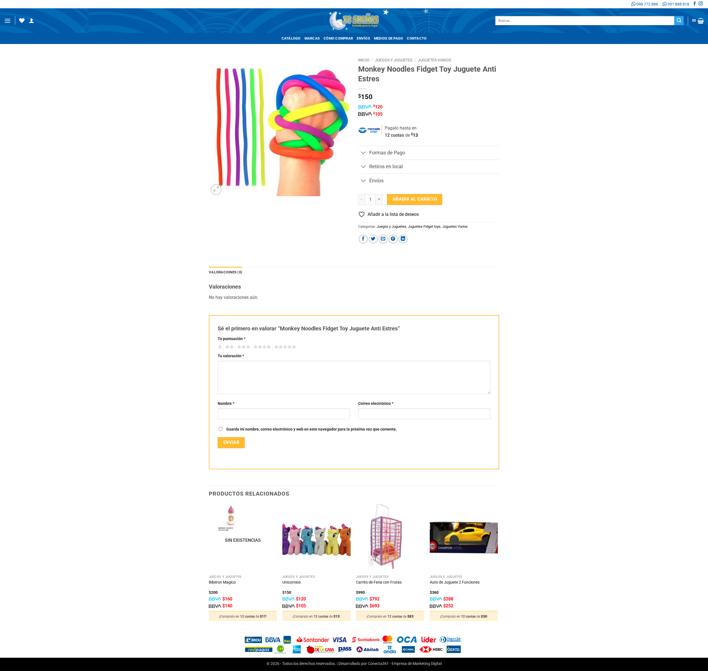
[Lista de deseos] (22, 20)
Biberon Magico (222, 582)
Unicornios (291, 582)
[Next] (497, 566)
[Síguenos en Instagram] (701, 4)
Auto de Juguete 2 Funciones (455, 582)
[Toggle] (363, 153)
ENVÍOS (363, 38)
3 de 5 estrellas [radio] (242, 347)
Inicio (363, 60)
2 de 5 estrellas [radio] (228, 347)
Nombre (226, 403)
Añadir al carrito (414, 199)
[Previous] (209, 566)
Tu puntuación (231, 338)
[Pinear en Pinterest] (393, 239)
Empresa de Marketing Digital (417, 663)
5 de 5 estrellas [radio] (284, 347)
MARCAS (312, 38)
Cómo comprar (338, 38)
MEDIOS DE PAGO (388, 38)
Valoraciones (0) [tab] (225, 272)
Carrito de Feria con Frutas (379, 582)
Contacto (416, 38)
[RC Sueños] (354, 20)
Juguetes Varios (434, 60)
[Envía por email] (383, 239)
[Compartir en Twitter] (373, 239)
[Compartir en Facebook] (363, 239)
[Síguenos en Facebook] (695, 4)
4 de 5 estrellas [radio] (261, 347)
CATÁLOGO (291, 38)
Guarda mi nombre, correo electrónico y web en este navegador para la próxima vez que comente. (311, 429)
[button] (7, 20)
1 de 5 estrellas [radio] (219, 347)
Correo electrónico (375, 403)
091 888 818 (678, 4)
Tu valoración (231, 356)
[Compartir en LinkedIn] (403, 239)
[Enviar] (679, 20)
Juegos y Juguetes (393, 60)
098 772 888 (647, 4)
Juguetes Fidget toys (424, 226)
